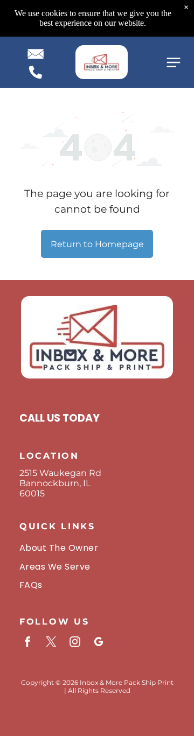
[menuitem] (97, 547)
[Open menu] (173, 62)
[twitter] (51, 643)
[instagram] (75, 643)
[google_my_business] (99, 643)
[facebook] (27, 643)
